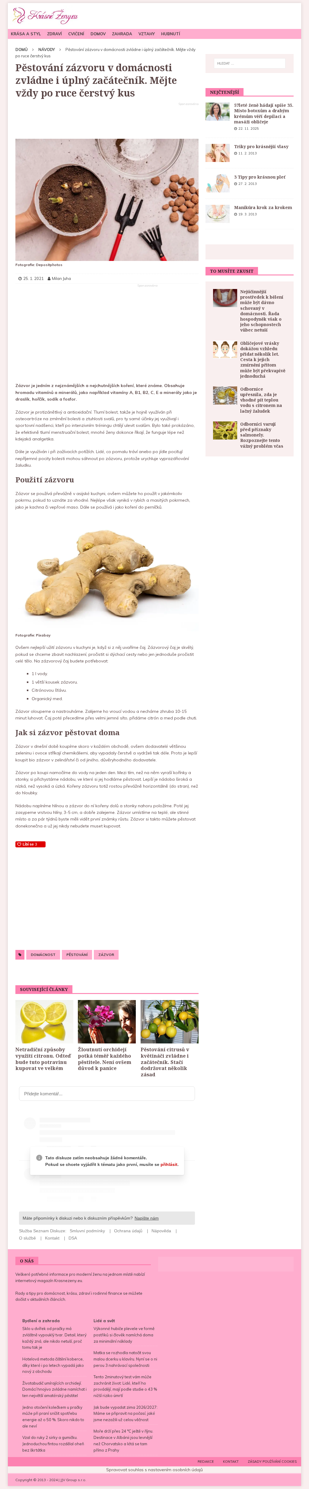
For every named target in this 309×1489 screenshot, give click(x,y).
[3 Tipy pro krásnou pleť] (217, 183)
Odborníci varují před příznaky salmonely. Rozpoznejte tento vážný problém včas (261, 435)
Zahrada (122, 33)
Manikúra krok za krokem (263, 207)
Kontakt (231, 1461)
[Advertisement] (107, 121)
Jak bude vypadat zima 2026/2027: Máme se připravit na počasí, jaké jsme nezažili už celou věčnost (126, 1413)
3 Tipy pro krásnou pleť (259, 177)
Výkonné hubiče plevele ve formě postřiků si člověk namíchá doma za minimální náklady (124, 1335)
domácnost (43, 954)
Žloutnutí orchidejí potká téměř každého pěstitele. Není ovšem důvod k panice (104, 1059)
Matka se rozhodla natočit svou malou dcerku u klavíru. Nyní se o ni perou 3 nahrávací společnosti (125, 1359)
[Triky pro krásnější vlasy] (217, 153)
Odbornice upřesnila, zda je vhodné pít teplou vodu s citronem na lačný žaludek (261, 400)
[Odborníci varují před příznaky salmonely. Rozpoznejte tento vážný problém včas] (225, 430)
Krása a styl (26, 33)
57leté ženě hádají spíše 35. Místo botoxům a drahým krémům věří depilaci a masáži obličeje (263, 113)
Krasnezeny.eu (68, 1280)
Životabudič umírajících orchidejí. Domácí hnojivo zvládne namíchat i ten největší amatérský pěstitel (54, 1389)
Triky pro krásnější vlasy (261, 146)
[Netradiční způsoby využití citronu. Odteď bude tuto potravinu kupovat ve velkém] (44, 1021)
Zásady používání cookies (272, 1461)
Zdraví (54, 33)
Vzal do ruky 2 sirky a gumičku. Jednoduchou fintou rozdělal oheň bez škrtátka (53, 1443)
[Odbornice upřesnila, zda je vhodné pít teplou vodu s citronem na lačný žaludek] (225, 395)
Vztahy (147, 33)
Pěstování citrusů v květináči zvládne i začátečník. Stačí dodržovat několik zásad (165, 1062)
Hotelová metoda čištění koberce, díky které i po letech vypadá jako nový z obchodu (53, 1365)
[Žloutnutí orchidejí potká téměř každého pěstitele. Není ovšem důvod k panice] (107, 1021)
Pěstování (77, 954)
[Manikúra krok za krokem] (217, 214)
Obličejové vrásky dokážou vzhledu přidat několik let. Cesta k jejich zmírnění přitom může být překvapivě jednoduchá (262, 359)
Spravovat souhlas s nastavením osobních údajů (154, 1469)
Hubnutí (170, 33)
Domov (98, 33)
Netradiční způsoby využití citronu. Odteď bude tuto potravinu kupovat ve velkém (43, 1059)
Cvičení (76, 33)
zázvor (106, 954)
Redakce (206, 1461)
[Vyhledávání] (249, 63)
